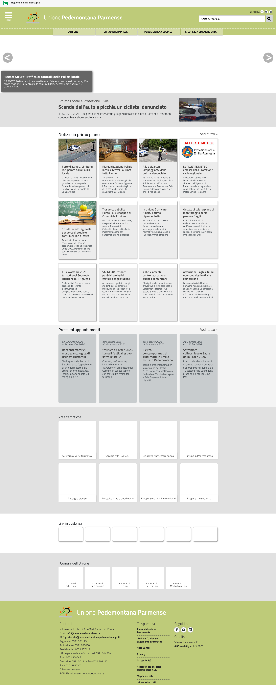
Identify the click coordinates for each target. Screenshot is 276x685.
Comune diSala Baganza (97, 585)
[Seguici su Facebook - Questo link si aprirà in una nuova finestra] (262, 11)
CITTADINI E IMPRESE (116, 32)
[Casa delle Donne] (205, 534)
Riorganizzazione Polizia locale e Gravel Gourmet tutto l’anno (117, 169)
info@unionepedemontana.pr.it (84, 633)
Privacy (141, 654)
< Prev (8, 58)
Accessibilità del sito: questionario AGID (149, 668)
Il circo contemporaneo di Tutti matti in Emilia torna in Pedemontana (158, 355)
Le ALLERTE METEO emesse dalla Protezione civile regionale (198, 169)
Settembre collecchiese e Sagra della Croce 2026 (196, 353)
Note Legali (143, 647)
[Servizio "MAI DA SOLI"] (118, 436)
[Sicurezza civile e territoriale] (77, 436)
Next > (268, 58)
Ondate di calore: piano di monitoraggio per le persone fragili (198, 212)
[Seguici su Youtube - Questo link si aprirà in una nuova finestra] (266, 11)
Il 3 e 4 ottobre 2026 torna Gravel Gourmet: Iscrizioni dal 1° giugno (76, 275)
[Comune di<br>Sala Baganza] (97, 574)
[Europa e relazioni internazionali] (158, 479)
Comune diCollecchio (71, 585)
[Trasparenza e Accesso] (199, 479)
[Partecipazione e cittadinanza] (118, 479)
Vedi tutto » (209, 134)
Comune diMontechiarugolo (178, 585)
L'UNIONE (73, 32)
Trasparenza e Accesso (199, 498)
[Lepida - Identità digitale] (124, 534)
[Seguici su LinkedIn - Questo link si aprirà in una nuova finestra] (270, 11)
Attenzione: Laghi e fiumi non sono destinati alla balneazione (198, 275)
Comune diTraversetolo (151, 585)
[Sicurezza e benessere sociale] (158, 436)
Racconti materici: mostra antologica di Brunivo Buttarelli (76, 353)
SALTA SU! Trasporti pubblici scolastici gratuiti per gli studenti (116, 275)
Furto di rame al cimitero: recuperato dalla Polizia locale (77, 169)
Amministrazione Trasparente (146, 631)
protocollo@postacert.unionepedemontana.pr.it (92, 637)
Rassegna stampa (77, 498)
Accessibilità (144, 660)
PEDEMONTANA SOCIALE (158, 32)
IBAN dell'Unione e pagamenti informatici (149, 640)
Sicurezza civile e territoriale (77, 456)
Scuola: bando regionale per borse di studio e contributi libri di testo (76, 232)
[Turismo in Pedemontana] (199, 436)
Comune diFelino (124, 585)
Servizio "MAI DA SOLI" (118, 456)
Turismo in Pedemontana (199, 456)
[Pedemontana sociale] (151, 534)
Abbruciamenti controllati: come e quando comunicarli (155, 275)
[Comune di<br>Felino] (124, 574)
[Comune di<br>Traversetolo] (151, 574)
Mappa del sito (145, 676)
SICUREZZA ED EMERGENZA (201, 32)
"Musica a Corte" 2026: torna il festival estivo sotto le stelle (117, 353)
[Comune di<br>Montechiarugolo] (178, 574)
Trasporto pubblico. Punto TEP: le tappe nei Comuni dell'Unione (116, 212)
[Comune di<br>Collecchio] (71, 574)
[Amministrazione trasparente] (97, 534)
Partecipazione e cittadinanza (118, 498)
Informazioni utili (146, 682)
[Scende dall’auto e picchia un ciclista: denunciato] (197, 109)
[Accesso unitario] (178, 534)
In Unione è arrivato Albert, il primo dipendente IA (155, 212)
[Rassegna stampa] (77, 479)
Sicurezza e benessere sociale (159, 456)
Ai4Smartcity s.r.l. (184, 646)
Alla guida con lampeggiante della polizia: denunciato (154, 169)
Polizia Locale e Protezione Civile (84, 101)
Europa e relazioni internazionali (158, 498)
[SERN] (71, 534)
